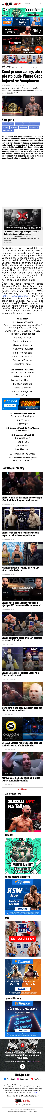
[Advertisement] (22, 182)
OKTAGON (12, 738)
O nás (9, 1096)
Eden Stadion (23, 127)
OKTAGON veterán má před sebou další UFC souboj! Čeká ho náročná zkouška (22, 744)
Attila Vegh (14, 127)
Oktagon (18, 124)
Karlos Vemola (34, 124)
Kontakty (35, 1092)
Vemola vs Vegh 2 (8, 130)
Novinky (9, 66)
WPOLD (22, 85)
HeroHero (16, 1096)
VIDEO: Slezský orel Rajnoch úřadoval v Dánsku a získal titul (20, 674)
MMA (11, 124)
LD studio (34, 1111)
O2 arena (5, 127)
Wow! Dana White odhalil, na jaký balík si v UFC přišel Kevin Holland (22, 709)
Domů (3, 66)
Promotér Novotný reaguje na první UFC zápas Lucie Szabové (20, 569)
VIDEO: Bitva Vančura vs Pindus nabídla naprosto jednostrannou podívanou (20, 534)
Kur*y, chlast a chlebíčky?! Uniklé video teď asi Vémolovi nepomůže (21, 779)
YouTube (37, 1079)
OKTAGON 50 (34, 127)
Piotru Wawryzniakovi (15, 296)
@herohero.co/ (29, 1061)
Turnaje (25, 124)
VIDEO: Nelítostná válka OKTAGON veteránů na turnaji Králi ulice (22, 639)
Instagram (24, 1079)
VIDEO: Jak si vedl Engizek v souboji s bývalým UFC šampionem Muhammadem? (22, 604)
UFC (10, 492)
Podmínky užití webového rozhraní (18, 1109)
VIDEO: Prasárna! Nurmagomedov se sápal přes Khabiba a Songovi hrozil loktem (22, 499)
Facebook (11, 1079)
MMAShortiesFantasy (30, 1096)
